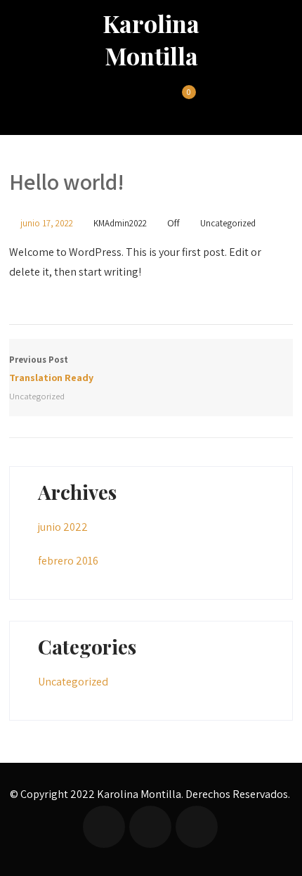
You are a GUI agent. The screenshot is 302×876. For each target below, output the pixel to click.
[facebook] (104, 827)
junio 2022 (63, 527)
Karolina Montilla (151, 39)
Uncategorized (228, 223)
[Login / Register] (153, 101)
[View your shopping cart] (180, 101)
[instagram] (150, 827)
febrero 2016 (68, 560)
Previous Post (51, 369)
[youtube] (197, 827)
